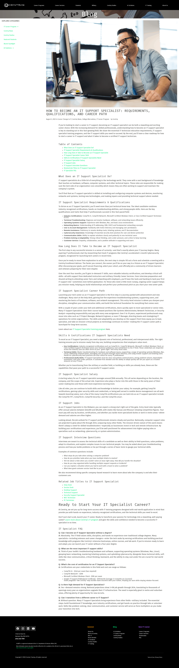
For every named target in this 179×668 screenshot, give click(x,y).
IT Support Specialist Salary (74, 160)
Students (78, 5)
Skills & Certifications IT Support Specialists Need (82, 158)
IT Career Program (10, 27)
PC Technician (69, 500)
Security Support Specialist (74, 495)
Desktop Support (70, 490)
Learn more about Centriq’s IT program (81, 520)
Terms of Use (151, 657)
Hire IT (90, 635)
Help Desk (68, 485)
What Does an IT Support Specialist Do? (79, 148)
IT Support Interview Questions (75, 166)
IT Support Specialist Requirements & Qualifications (83, 150)
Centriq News (8, 31)
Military (94, 5)
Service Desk (68, 487)
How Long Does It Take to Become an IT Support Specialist (86, 153)
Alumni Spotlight (9, 44)
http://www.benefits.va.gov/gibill (24, 647)
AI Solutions (130, 5)
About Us (165, 5)
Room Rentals (92, 637)
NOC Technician (69, 498)
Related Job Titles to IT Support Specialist (80, 168)
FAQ (140, 637)
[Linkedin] (28, 628)
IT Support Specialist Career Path (76, 155)
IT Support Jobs (70, 163)
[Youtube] (33, 628)
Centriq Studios (111, 5)
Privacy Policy (158, 657)
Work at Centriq (92, 633)
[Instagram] (23, 628)
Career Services (60, 5)
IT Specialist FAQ (70, 171)
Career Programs (39, 5)
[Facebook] (17, 628)
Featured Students (10, 39)
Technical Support (71, 493)
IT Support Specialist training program (89, 329)
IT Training (148, 5)
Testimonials (142, 635)
